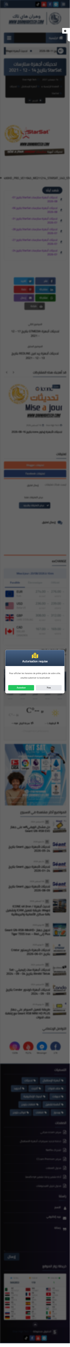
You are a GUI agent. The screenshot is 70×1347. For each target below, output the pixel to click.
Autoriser (21, 687)
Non (49, 687)
